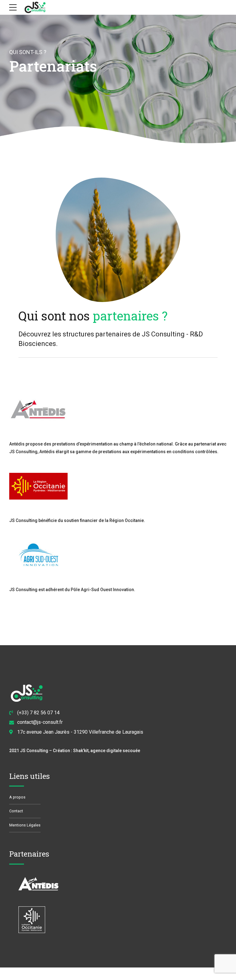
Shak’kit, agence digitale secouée (106, 750)
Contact (16, 811)
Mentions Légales (25, 825)
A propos (17, 797)
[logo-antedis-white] (38, 884)
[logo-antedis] (38, 409)
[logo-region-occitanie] (38, 486)
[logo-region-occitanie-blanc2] (38, 919)
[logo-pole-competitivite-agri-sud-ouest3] (38, 555)
